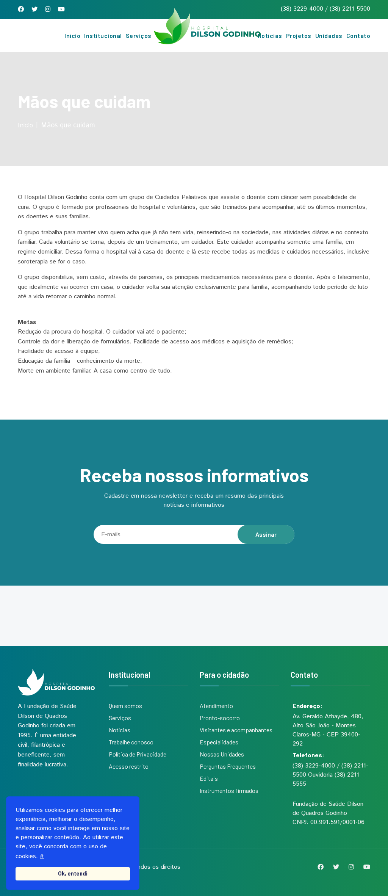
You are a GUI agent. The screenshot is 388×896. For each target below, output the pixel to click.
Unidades (329, 35)
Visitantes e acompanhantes (236, 729)
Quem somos (125, 705)
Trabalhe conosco (131, 742)
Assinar (266, 534)
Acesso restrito (129, 766)
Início (72, 35)
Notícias (270, 35)
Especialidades (219, 742)
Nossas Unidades (222, 754)
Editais (209, 778)
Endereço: (307, 705)
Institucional (103, 35)
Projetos (298, 35)
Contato (358, 35)
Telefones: (308, 754)
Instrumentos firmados (229, 790)
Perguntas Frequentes (228, 766)
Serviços (139, 35)
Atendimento (216, 705)
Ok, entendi (73, 873)
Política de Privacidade (137, 754)
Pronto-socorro (220, 717)
